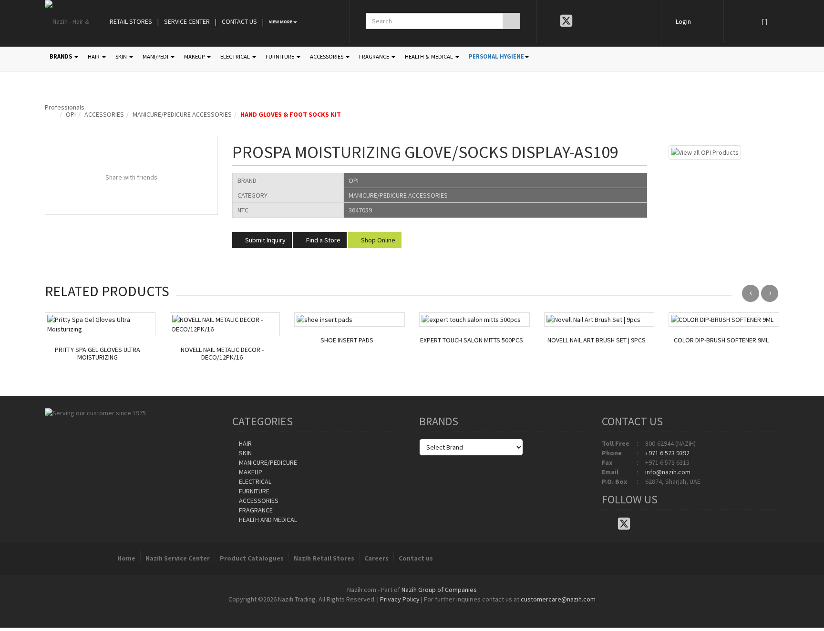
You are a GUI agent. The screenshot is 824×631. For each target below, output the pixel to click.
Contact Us (239, 21)
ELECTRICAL (235, 56)
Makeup (249, 472)
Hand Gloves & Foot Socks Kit (290, 114)
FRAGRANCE (375, 56)
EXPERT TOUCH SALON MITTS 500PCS (471, 340)
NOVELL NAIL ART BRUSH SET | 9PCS (596, 340)
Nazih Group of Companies (439, 589)
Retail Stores (131, 21)
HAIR (94, 56)
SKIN (121, 56)
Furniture (253, 491)
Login (683, 21)
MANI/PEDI (156, 56)
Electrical (254, 481)
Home (126, 558)
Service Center (187, 21)
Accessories (104, 114)
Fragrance (255, 510)
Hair (244, 443)
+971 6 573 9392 (667, 453)
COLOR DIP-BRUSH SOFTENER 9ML (721, 340)
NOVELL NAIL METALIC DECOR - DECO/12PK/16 (222, 354)
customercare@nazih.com (558, 599)
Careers (376, 558)
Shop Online (377, 240)
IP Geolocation (392, 608)
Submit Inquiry (265, 240)
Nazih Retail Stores (324, 558)
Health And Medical (267, 519)
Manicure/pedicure (267, 462)
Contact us (416, 558)
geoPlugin (437, 608)
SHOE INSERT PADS (346, 340)
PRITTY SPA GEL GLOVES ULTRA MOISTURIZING (97, 354)
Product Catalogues (252, 558)
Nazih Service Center (177, 558)
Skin (244, 453)
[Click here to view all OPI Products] (705, 151)
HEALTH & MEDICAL (429, 56)
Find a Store (322, 240)
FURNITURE (281, 56)
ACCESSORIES (327, 56)
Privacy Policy (400, 599)
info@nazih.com (667, 472)
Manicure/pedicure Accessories (182, 114)
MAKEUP (195, 56)
